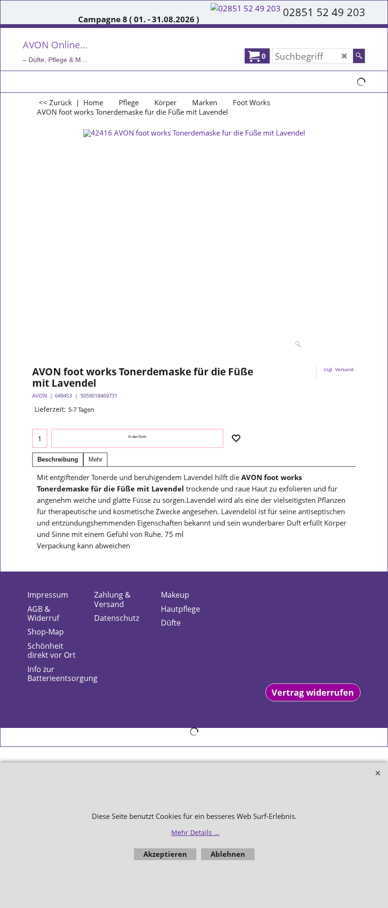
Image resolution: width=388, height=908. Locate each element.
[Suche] (359, 56)
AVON (39, 395)
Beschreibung (57, 459)
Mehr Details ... (195, 832)
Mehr (95, 459)
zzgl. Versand (338, 369)
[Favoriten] (236, 438)
